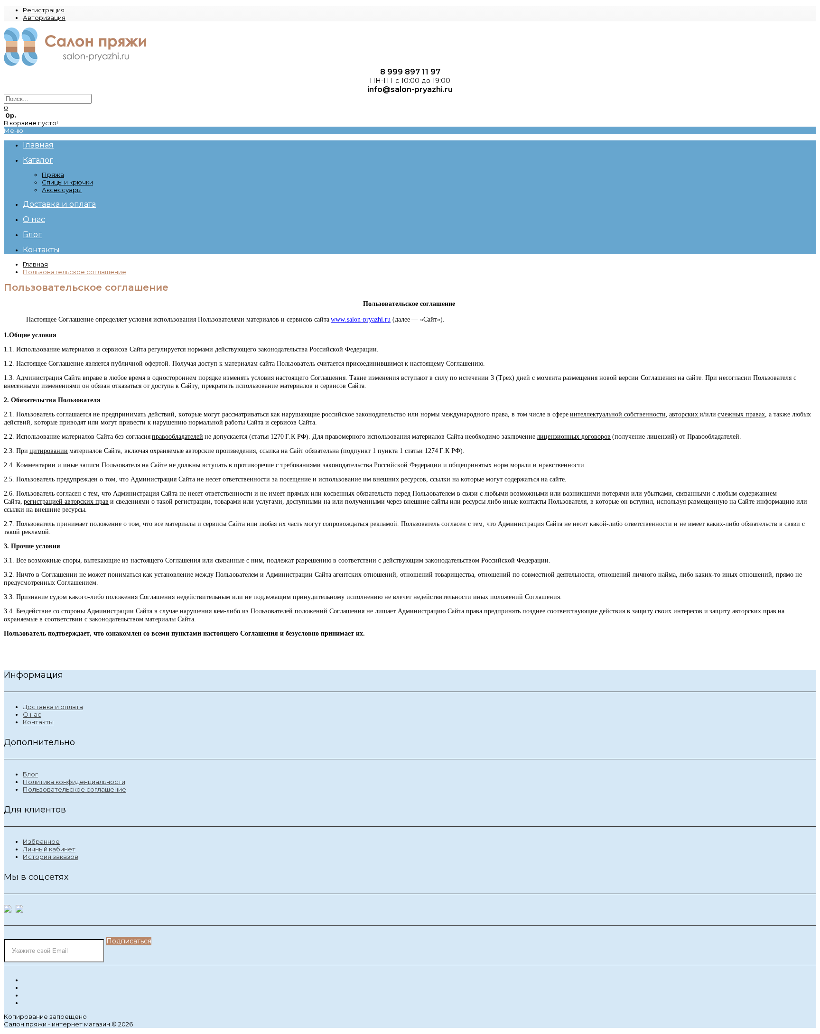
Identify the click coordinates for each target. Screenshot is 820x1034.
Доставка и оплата (53, 707)
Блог (30, 774)
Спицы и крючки (67, 182)
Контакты (38, 722)
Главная (35, 264)
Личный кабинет (49, 849)
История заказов (50, 856)
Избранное (41, 841)
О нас (32, 714)
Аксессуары (62, 190)
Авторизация (44, 17)
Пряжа (53, 174)
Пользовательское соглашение (74, 272)
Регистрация (44, 10)
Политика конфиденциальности (74, 781)
